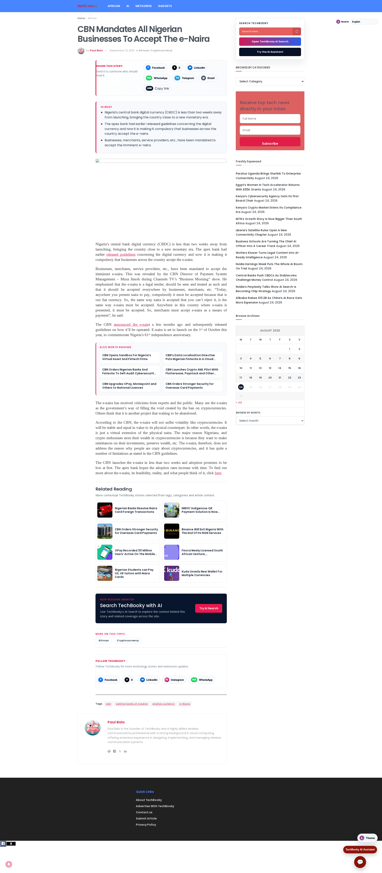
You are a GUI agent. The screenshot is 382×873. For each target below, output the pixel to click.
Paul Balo (96, 50)
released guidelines (121, 254)
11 (251, 368)
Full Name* (270, 118)
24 (241, 387)
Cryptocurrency (161, 50)
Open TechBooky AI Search (270, 41)
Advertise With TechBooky (155, 806)
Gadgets (165, 6)
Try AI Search (208, 608)
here (218, 473)
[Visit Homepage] (87, 6)
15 (289, 368)
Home (81, 18)
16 (299, 368)
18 (250, 377)
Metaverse (143, 6)
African (114, 6)
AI (127, 6)
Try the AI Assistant (270, 52)
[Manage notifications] (9, 864)
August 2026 (270, 331)
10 (241, 368)
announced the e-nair (131, 324)
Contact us (144, 812)
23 (299, 377)
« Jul (239, 402)
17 (241, 377)
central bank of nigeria (132, 703)
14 (279, 368)
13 (270, 368)
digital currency (163, 703)
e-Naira (184, 703)
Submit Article (146, 818)
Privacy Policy (146, 825)
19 (260, 377)
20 (270, 377)
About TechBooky (149, 800)
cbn (108, 703)
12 (260, 368)
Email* (270, 130)
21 (280, 377)
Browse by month (248, 412)
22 (289, 377)
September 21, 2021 (122, 50)
